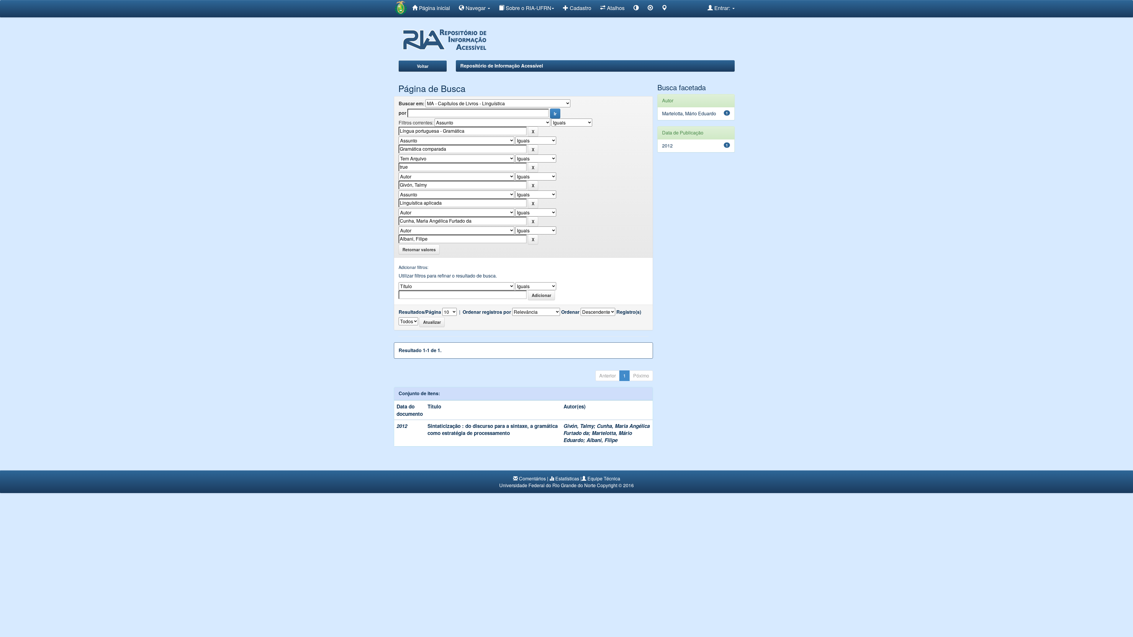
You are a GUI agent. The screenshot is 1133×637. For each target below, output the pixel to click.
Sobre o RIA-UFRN (527, 8)
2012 (667, 145)
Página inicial (433, 8)
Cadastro (579, 8)
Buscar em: (411, 103)
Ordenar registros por (487, 312)
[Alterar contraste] (636, 8)
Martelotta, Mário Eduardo (689, 113)
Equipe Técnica (603, 478)
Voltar (422, 66)
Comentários (532, 478)
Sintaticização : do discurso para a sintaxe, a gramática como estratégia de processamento (493, 429)
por (402, 113)
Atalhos (615, 8)
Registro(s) (628, 312)
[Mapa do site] (664, 8)
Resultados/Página (420, 312)
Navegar (475, 8)
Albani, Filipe (602, 440)
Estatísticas (567, 478)
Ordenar (570, 312)
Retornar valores (419, 249)
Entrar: (722, 8)
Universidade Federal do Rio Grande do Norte (547, 485)
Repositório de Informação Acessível (501, 65)
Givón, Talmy (579, 425)
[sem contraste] (650, 8)
